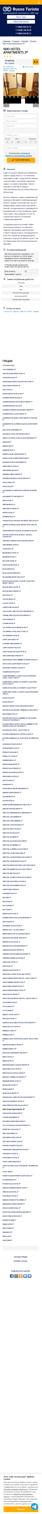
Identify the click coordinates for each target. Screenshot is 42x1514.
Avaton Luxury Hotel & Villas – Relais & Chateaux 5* (17, 536)
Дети (17, 139)
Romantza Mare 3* (9, 1220)
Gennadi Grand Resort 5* (12, 793)
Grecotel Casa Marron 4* (12, 817)
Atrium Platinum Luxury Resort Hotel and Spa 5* (20, 526)
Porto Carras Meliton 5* (12, 1162)
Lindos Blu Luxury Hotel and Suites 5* (17, 974)
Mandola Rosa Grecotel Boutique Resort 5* (19, 1023)
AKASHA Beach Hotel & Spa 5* (13, 394)
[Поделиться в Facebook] (12, 1276)
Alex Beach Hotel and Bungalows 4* (16, 434)
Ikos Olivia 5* (7, 910)
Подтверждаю (18, 154)
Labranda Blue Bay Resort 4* (13, 950)
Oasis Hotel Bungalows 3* (12, 1113)
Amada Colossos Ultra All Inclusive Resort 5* (20, 438)
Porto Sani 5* (8, 1172)
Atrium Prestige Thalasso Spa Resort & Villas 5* (20, 531)
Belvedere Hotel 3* (9, 557)
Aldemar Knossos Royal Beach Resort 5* (18, 402)
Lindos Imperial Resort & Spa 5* (14, 982)
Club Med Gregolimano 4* (12, 644)
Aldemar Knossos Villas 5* (12, 406)
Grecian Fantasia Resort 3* (13, 809)
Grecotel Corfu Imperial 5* (13, 821)
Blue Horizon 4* (9, 569)
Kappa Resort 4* (8, 922)
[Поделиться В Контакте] (29, 1276)
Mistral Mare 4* (8, 1089)
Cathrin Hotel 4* (9, 623)
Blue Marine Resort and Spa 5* (14, 577)
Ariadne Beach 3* (9, 505)
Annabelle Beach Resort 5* (13, 474)
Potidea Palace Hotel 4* (12, 1184)
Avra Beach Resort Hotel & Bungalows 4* (18, 541)
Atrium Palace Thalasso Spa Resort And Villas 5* (20, 521)
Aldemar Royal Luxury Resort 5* (15, 414)
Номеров (32, 139)
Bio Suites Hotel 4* (9, 561)
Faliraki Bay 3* (8, 784)
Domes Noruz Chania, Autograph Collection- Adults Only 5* (20, 683)
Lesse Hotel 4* (8, 966)
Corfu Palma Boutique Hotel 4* (14, 652)
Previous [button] (6, 84)
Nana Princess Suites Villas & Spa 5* (15, 1105)
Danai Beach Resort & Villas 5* (14, 668)
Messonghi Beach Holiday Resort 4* (16, 1065)
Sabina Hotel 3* (8, 1224)
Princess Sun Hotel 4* (11, 1192)
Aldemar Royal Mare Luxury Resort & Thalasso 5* (20, 419)
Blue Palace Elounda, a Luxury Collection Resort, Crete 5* (18, 582)
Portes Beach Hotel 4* (11, 1158)
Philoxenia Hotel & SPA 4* (12, 1137)
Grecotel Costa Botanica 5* (13, 825)
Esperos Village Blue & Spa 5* (13, 772)
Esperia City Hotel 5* (10, 756)
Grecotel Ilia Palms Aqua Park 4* (15, 841)
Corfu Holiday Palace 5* (12, 648)
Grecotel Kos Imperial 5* (12, 845)
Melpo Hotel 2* (8, 1057)
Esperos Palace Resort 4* (12, 768)
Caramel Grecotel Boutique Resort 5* (17, 615)
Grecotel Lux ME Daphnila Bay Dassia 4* (17, 857)
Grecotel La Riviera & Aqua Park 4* (15, 849)
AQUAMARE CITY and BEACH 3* (13, 496)
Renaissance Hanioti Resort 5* (14, 1204)
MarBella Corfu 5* (9, 1031)
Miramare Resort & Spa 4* (12, 1081)
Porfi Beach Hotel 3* (10, 1154)
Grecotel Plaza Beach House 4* (14, 881)
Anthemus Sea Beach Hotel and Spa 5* (17, 478)
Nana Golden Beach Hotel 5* (13, 1101)
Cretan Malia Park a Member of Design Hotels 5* (20, 660)
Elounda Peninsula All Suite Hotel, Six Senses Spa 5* (21, 739)
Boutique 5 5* (8, 595)
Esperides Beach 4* (9, 760)
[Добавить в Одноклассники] (21, 1276)
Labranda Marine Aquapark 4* (14, 958)
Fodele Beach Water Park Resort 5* (15, 789)
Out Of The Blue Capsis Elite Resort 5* (16, 1125)
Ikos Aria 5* (7, 897)
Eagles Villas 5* (8, 702)
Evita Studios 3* (8, 780)
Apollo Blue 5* (8, 486)
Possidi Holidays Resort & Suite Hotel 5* (17, 1176)
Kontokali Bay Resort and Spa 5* (15, 938)
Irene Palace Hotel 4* (10, 914)
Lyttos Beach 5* (8, 1006)
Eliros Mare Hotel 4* (10, 714)
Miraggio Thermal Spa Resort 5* (14, 1077)
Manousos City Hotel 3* (12, 1027)
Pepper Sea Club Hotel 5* (12, 1129)
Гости (7, 139)
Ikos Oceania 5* (8, 906)
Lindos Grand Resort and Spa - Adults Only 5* (20, 978)
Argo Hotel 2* (8, 500)
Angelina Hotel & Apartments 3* (15, 462)
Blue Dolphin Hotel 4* (11, 565)
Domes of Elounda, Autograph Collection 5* (20, 688)
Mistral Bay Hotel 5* (10, 1085)
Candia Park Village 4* (11, 607)
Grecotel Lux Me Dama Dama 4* (14, 853)
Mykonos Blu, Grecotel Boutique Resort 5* (19, 1097)
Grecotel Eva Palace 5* (11, 833)
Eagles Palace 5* (9, 698)
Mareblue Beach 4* (9, 1049)
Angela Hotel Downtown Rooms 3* (16, 458)
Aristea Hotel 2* (9, 513)
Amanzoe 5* (7, 442)
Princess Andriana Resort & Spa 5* (15, 1188)
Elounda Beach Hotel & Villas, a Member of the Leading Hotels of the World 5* (20, 725)
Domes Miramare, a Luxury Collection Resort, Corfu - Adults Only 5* (19, 677)
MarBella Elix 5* (8, 1035)
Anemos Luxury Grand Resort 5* (14, 454)
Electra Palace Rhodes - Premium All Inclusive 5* (20, 710)
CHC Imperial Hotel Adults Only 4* (15, 631)
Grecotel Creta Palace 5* (12, 829)
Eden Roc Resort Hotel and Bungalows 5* (18, 706)
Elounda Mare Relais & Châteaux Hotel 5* (18, 734)
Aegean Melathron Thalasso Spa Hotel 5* (18, 382)
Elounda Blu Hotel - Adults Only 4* (16, 730)
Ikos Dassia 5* (8, 902)
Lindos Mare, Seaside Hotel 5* (13, 986)
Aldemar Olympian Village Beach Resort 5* (18, 410)
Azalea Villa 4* (8, 549)
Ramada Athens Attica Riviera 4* (14, 1200)
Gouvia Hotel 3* (9, 801)
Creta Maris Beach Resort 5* (13, 656)
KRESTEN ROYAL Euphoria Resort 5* (15, 946)
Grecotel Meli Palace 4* (11, 873)
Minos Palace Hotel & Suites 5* (14, 1073)
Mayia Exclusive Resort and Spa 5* (15, 1053)
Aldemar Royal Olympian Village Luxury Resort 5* (20, 425)
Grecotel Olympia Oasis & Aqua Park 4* (17, 877)
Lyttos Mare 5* (8, 1010)
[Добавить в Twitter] (25, 1276)
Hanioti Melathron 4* (11, 889)
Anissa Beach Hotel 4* (11, 466)
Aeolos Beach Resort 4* (11, 386)
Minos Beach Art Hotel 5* (12, 1069)
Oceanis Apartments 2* (11, 1117)
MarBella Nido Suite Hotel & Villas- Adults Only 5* (20, 1040)
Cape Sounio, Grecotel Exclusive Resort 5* (18, 611)
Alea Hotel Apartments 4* (12, 430)
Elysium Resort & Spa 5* (11, 748)
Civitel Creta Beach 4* (11, 640)
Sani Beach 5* (7, 1232)
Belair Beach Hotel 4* (11, 553)
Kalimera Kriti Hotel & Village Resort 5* (17, 918)
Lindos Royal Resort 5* (11, 994)
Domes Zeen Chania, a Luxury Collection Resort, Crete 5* (20, 693)
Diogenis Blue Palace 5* (11, 672)
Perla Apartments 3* (10, 1133)
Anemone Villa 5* (9, 450)
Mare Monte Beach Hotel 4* (13, 1045)
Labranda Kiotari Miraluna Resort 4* (16, 954)
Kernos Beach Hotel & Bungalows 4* (16, 934)
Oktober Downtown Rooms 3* (14, 1121)
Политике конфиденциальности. (16, 1489)
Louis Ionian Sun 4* (10, 1002)
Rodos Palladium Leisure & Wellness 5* (17, 1212)
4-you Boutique (8, 365)
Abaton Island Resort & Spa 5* (14, 374)
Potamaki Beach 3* (9, 1180)
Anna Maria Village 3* (11, 470)
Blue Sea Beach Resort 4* (12, 591)
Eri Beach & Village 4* (10, 752)
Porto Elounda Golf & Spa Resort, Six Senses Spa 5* (20, 1167)
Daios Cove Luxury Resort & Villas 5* (16, 664)
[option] (21, 84)
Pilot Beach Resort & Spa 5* (13, 1141)
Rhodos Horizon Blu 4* (11, 1208)
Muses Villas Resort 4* (11, 1093)
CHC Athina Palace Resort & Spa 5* (15, 627)
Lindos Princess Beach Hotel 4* (14, 990)
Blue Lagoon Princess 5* (12, 573)
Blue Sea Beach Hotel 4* (11, 587)
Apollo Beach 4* (9, 482)
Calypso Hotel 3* (9, 603)
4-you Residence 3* (9, 369)
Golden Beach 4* (9, 797)
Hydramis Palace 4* (10, 893)
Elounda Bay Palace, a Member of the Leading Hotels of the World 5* (19, 719)
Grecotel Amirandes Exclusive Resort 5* (17, 813)
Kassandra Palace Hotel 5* (13, 926)
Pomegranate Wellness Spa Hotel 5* (16, 1150)
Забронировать (22, 160)
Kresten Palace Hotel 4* (11, 942)
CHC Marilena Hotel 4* (11, 636)
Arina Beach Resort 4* (11, 509)
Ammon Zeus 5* (8, 446)
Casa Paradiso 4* (9, 619)
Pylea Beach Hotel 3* (10, 1196)
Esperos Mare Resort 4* (11, 764)
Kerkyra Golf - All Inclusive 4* (14, 930)
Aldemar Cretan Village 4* (12, 398)
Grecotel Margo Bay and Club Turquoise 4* (19, 865)
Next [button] (36, 84)
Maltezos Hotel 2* (9, 1019)
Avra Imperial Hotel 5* (11, 545)
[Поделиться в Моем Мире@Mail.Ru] (16, 1276)
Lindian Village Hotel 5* (11, 970)
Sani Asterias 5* (8, 1228)
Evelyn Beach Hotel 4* (11, 776)
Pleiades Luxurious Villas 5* (13, 1146)
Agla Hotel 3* (8, 390)
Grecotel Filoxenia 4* (11, 837)
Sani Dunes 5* (7, 1240)
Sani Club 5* (7, 1236)
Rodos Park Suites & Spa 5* (12, 1216)
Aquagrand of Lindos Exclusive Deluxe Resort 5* (20, 491)
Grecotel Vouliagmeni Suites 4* (14, 885)
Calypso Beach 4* (9, 599)
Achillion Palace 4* (10, 378)
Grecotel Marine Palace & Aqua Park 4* (17, 869)
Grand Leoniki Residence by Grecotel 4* (17, 805)
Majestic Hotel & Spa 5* (11, 1015)
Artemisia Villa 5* (9, 517)
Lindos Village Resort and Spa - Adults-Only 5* (20, 998)
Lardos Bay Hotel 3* (10, 962)
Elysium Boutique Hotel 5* (12, 744)
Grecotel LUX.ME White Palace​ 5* (14, 861)
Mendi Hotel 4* (8, 1061)
